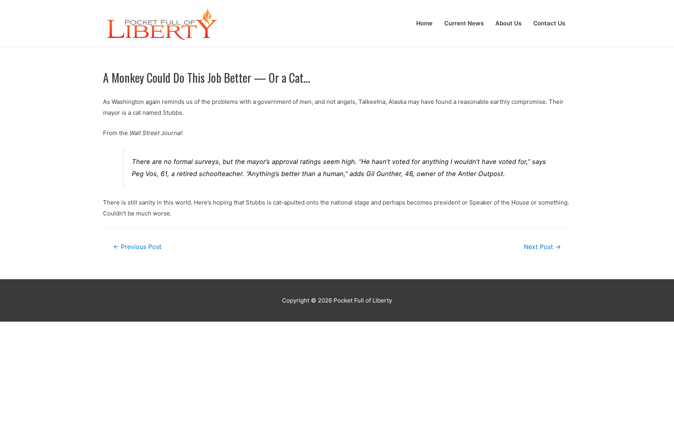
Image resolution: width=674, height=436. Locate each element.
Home (424, 23)
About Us (508, 23)
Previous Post (137, 247)
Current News (464, 23)
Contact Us (549, 23)
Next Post (542, 247)
